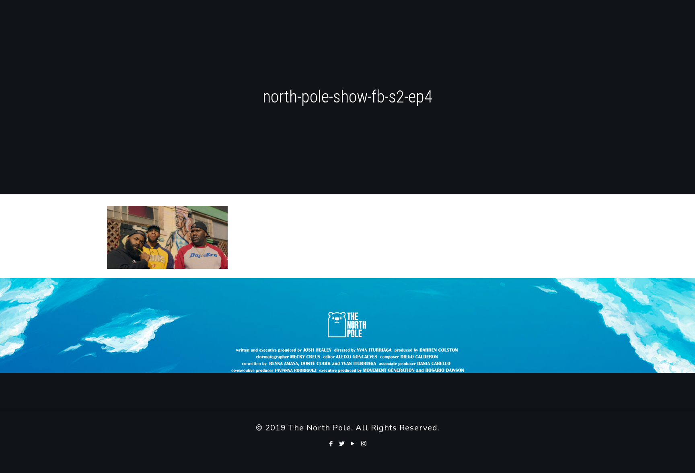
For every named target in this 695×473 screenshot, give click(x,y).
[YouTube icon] (353, 444)
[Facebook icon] (331, 444)
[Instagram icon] (364, 444)
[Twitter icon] (342, 444)
